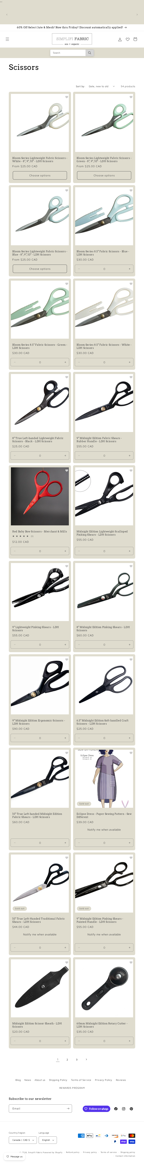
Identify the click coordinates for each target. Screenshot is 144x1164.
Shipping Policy (58, 1079)
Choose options (40, 175)
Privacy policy (90, 1152)
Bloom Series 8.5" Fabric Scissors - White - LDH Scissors (104, 346)
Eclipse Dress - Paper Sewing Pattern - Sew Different (104, 815)
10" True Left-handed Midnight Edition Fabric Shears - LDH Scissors (37, 815)
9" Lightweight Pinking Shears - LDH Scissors (35, 629)
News (27, 1079)
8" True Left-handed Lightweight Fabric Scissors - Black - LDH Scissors (38, 440)
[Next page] (86, 1059)
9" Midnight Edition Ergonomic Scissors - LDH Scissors (38, 722)
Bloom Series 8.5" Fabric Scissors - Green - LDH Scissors (39, 346)
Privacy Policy (103, 1079)
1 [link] (57, 1059)
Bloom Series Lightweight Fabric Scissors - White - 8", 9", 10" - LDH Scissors (39, 160)
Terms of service (109, 1152)
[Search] (90, 53)
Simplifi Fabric (35, 1152)
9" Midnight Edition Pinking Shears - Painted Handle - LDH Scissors (100, 920)
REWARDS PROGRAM (72, 1087)
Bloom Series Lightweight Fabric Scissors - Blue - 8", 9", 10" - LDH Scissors (39, 253)
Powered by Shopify (53, 1152)
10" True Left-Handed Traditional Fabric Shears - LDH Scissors (38, 920)
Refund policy (72, 1152)
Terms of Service (81, 1079)
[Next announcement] (137, 14)
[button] (7, 39)
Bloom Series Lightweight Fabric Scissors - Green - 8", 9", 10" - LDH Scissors (104, 160)
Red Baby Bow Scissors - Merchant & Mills (39, 531)
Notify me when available (104, 829)
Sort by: (80, 86)
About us (40, 1079)
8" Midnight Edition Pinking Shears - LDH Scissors (103, 629)
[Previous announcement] (7, 14)
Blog (18, 1079)
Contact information (125, 1156)
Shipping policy (127, 1152)
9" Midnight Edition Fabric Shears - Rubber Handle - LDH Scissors (99, 440)
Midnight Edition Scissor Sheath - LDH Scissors (37, 1025)
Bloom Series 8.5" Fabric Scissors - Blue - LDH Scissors (103, 253)
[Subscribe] (68, 1108)
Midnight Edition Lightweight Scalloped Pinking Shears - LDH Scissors (102, 533)
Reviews (121, 1079)
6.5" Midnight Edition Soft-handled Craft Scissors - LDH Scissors (102, 722)
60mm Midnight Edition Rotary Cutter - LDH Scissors (102, 1025)
